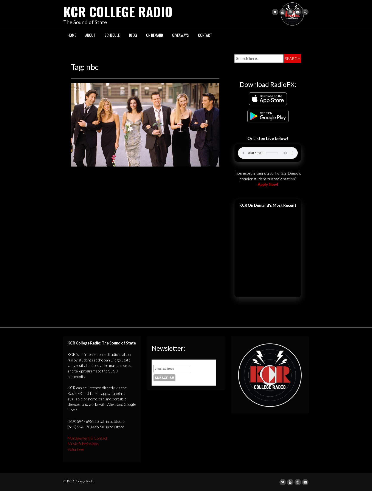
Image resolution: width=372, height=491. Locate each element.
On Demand (154, 35)
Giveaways (180, 35)
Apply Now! (268, 184)
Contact (205, 35)
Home (72, 35)
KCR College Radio (117, 11)
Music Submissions (83, 443)
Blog (133, 35)
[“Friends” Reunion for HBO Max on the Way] (145, 124)
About (90, 35)
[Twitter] (275, 12)
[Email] (297, 12)
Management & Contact (87, 438)
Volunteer (76, 449)
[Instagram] (290, 12)
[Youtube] (282, 12)
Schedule (112, 35)
